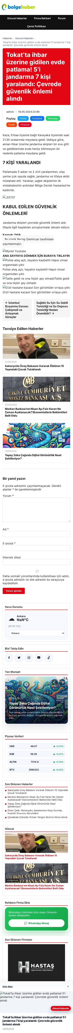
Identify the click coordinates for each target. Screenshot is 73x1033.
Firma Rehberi (42, 18)
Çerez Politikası (36, 26)
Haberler (7, 38)
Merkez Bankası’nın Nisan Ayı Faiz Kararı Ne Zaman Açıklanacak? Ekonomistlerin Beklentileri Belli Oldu (35, 798)
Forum (62, 18)
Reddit (12, 124)
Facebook (37, 118)
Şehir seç (14, 626)
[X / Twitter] (19, 658)
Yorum (8, 496)
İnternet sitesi (12, 557)
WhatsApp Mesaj (36, 923)
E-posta (9, 543)
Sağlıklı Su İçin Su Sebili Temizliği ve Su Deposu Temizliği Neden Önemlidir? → (52, 308)
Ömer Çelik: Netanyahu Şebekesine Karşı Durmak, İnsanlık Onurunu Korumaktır (35, 812)
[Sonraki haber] (62, 682)
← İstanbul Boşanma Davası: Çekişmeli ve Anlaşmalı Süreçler (17, 310)
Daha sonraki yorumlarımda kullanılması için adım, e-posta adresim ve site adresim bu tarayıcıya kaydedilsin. (36, 579)
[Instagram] (29, 658)
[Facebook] (9, 658)
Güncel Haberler (17, 18)
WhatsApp (53, 118)
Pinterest (25, 124)
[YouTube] (39, 658)
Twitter (23, 118)
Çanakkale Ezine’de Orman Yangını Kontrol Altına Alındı (37, 817)
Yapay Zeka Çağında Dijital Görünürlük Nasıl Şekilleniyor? (31, 805)
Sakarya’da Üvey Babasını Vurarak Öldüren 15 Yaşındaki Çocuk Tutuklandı (38, 791)
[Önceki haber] (55, 682)
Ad (6, 529)
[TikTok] (49, 658)
